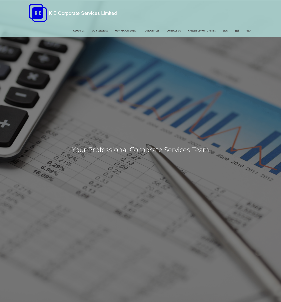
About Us (79, 30)
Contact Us (174, 30)
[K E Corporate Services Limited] (73, 21)
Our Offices (152, 30)
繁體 (237, 30)
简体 (249, 30)
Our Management (126, 30)
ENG (225, 30)
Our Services (100, 30)
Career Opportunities (202, 30)
